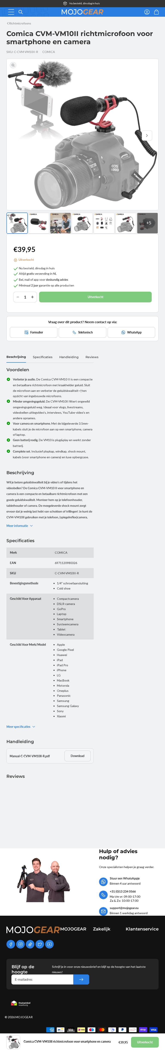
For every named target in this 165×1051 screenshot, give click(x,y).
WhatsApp (134, 332)
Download (77, 756)
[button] (11, 12)
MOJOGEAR (24, 1017)
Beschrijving (16, 357)
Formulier (36, 332)
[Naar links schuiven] (18, 135)
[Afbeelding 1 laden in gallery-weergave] (17, 223)
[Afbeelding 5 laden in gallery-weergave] (104, 223)
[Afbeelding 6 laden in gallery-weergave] (126, 223)
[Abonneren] (81, 979)
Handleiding (69, 357)
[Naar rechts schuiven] (147, 135)
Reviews (92, 357)
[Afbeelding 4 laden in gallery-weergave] (82, 223)
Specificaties (42, 357)
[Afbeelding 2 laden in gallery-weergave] (39, 223)
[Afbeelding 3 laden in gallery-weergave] (60, 223)
